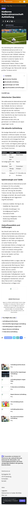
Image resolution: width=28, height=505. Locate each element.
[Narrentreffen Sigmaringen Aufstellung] (5, 374)
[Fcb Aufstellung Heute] (5, 404)
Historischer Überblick (11, 79)
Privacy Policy (7, 500)
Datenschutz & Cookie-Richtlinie (11, 493)
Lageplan (4, 491)
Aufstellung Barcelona (16, 409)
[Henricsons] (8, 1)
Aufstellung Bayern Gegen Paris (12, 326)
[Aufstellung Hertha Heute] (5, 367)
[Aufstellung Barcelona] (5, 411)
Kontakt (4, 481)
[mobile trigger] (3, 1)
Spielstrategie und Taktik (12, 84)
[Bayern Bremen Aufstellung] (5, 396)
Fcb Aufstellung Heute (16, 402)
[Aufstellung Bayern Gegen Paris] (5, 382)
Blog (3, 8)
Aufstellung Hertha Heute (10, 321)
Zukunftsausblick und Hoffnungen (14, 87)
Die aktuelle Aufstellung (11, 82)
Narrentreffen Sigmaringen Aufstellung (14, 324)
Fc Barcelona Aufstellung (10, 331)
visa (8, 93)
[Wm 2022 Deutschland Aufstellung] (5, 419)
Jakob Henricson (10, 25)
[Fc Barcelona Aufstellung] (5, 389)
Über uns (4, 495)
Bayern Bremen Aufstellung (11, 329)
